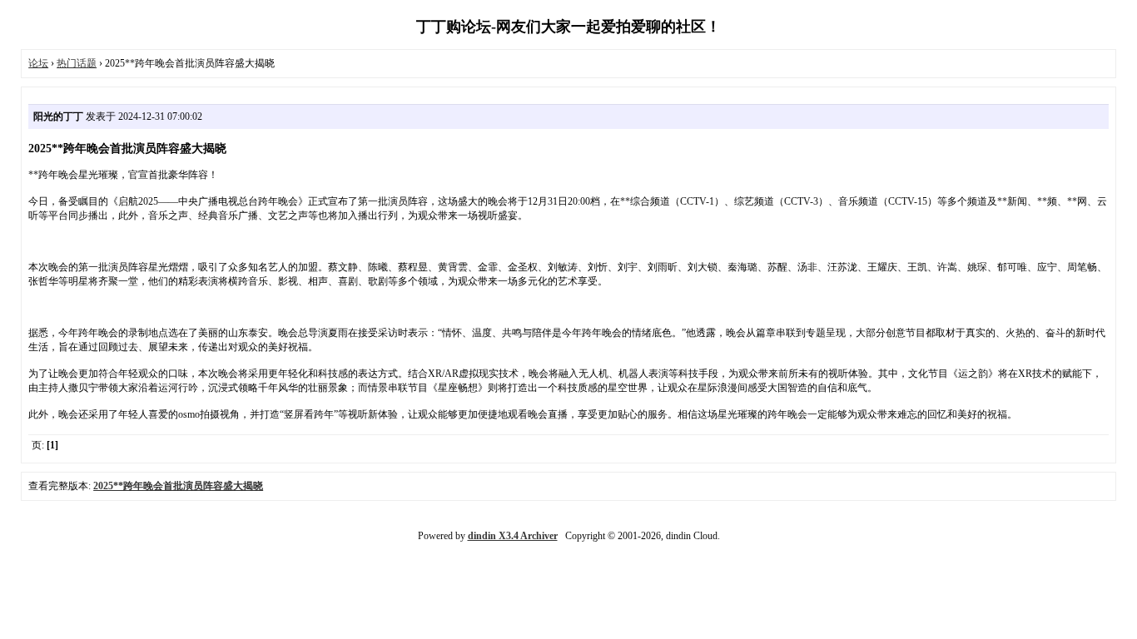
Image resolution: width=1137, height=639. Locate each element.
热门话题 (77, 63)
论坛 (38, 63)
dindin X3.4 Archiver (513, 536)
